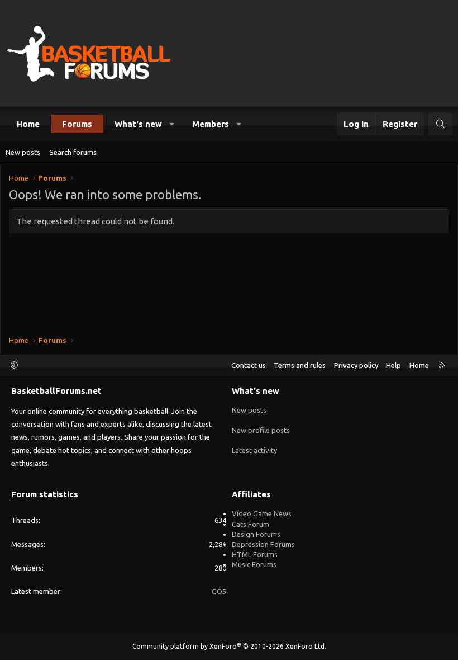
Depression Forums (263, 544)
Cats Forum (250, 524)
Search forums (73, 152)
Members (210, 124)
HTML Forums (255, 554)
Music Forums (254, 564)
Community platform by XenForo (229, 646)
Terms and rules (300, 365)
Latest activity (254, 450)
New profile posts (261, 430)
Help (393, 365)
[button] (172, 123)
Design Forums (256, 534)
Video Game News (262, 513)
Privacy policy (356, 365)
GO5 (219, 591)
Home (28, 124)
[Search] (440, 123)
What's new (138, 124)
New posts (23, 152)
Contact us (248, 365)
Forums (77, 124)
